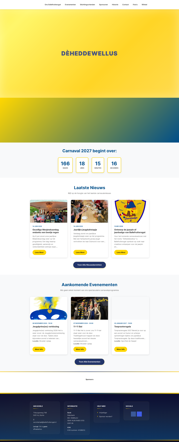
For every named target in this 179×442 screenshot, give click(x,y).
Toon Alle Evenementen (89, 362)
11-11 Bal (77, 326)
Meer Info (39, 349)
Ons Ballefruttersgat (53, 5)
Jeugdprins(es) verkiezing (46, 326)
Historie (115, 5)
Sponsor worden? (105, 417)
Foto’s (135, 5)
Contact (125, 5)
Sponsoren (103, 5)
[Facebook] (133, 414)
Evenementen (70, 5)
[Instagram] (139, 414)
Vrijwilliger (103, 413)
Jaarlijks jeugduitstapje (85, 229)
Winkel (144, 5)
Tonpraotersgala (122, 326)
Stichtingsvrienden (87, 5)
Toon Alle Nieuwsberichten (89, 265)
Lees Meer (39, 252)
